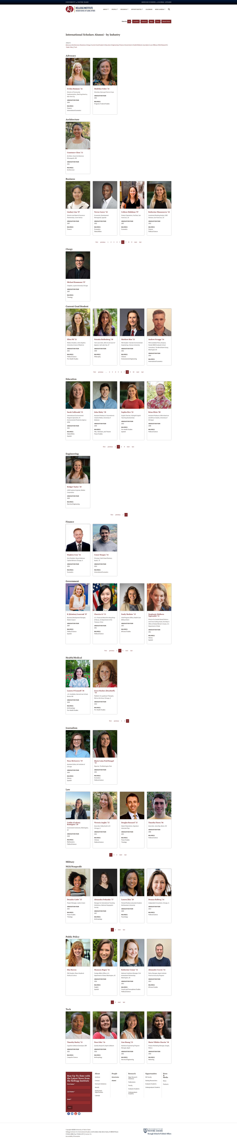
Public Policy (69, 47)
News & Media (159, 9)
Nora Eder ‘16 (99, 1042)
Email (69, 1099)
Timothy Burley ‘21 (75, 1042)
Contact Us (88, 1134)
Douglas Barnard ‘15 (129, 822)
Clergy (88, 45)
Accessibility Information (73, 1136)
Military (155, 45)
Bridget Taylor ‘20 (74, 487)
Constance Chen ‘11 (75, 152)
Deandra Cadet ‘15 (74, 899)
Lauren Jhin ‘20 (127, 899)
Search (169, 10)
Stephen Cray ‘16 (74, 555)
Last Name (71, 1092)
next (135, 242)
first (97, 242)
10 (133, 372)
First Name (71, 1084)
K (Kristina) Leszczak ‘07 (77, 614)
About (105, 9)
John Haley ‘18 (100, 412)
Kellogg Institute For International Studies (78, 1132)
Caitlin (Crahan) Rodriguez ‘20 (73, 823)
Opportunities (136, 9)
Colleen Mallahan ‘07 (129, 212)
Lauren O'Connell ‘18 (75, 691)
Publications (131, 1082)
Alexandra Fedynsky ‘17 (103, 899)
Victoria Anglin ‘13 (101, 822)
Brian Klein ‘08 (154, 412)
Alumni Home (166, 21)
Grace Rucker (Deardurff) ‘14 (104, 692)
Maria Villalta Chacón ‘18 (158, 1042)
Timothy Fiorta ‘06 (155, 822)
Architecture (75, 45)
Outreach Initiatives (100, 1084)
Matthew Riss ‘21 (128, 339)
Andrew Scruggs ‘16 (156, 339)
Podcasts (165, 1084)
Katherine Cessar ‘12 (129, 970)
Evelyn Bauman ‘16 (74, 89)
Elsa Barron (71, 970)
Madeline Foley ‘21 (101, 89)
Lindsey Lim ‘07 (73, 212)
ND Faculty (148, 1077)
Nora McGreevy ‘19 (74, 761)
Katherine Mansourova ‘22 (159, 212)
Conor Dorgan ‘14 (101, 555)
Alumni (114, 1080)
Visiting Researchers (151, 1080)
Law (151, 45)
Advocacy (68, 45)
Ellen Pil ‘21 (72, 339)
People (114, 9)
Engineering (115, 45)
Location (135, 21)
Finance (121, 45)
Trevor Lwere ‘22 (101, 212)
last (140, 242)
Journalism (146, 45)
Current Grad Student (97, 45)
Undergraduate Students (132, 1093)
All (129, 21)
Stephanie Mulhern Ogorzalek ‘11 (156, 615)
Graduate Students (133, 1089)
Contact (97, 1080)
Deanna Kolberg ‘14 (156, 899)
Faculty (130, 1085)
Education (108, 45)
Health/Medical (137, 45)
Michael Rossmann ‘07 (76, 282)
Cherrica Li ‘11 (100, 614)
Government (128, 45)
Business (83, 45)
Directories (115, 1077)
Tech (75, 47)
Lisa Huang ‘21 (127, 1042)
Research (124, 9)
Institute (97, 1077)
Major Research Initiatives (132, 1078)
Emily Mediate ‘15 (128, 614)
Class (157, 21)
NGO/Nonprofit (162, 45)
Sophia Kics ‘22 (127, 412)
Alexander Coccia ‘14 (156, 970)
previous (102, 242)
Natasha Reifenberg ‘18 (103, 339)
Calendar (149, 9)
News (164, 1081)
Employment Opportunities (99, 1091)
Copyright (68, 1129)
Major (151, 21)
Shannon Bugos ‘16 (102, 970)
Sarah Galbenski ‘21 (75, 412)
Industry (144, 21)
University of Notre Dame (83, 1129)
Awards (97, 1087)
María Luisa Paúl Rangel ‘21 (104, 762)
